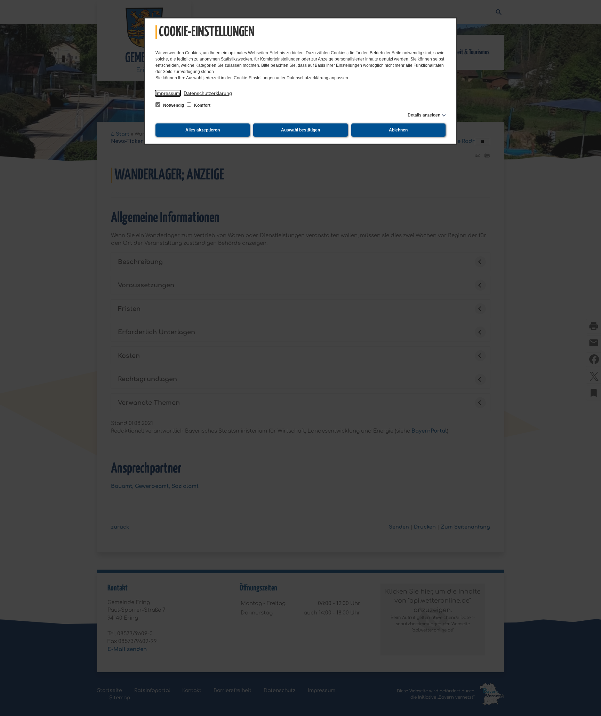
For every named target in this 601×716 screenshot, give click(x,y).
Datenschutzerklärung (208, 93)
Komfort (201, 105)
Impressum (167, 93)
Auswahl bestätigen (300, 130)
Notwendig (173, 105)
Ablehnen (398, 130)
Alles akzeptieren (202, 130)
